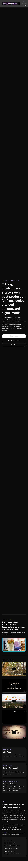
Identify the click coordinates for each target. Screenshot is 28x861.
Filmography (23, 3)
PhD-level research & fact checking (11, 832)
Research (24, 5)
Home (25, 1)
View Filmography (14, 336)
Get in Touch (14, 344)
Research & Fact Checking (14, 340)
